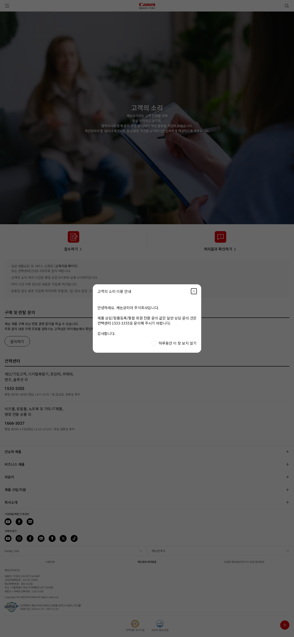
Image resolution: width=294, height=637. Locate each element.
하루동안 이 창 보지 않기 (177, 343)
